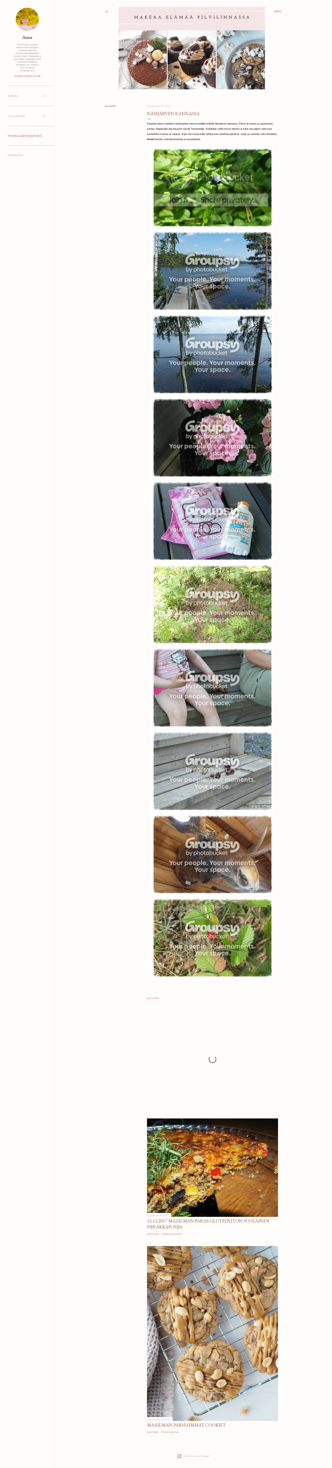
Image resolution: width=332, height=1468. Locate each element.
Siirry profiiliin (27, 76)
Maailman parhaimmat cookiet (186, 1425)
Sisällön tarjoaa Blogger (196, 1456)
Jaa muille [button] (110, 106)
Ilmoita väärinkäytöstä (24, 136)
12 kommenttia (169, 1432)
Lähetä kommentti (171, 1233)
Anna (27, 37)
